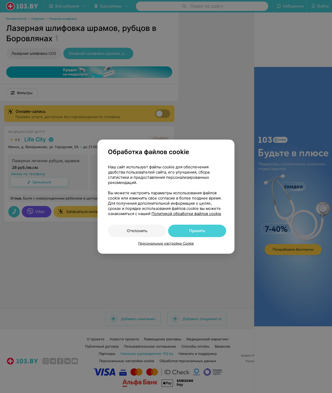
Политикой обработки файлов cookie (186, 213)
